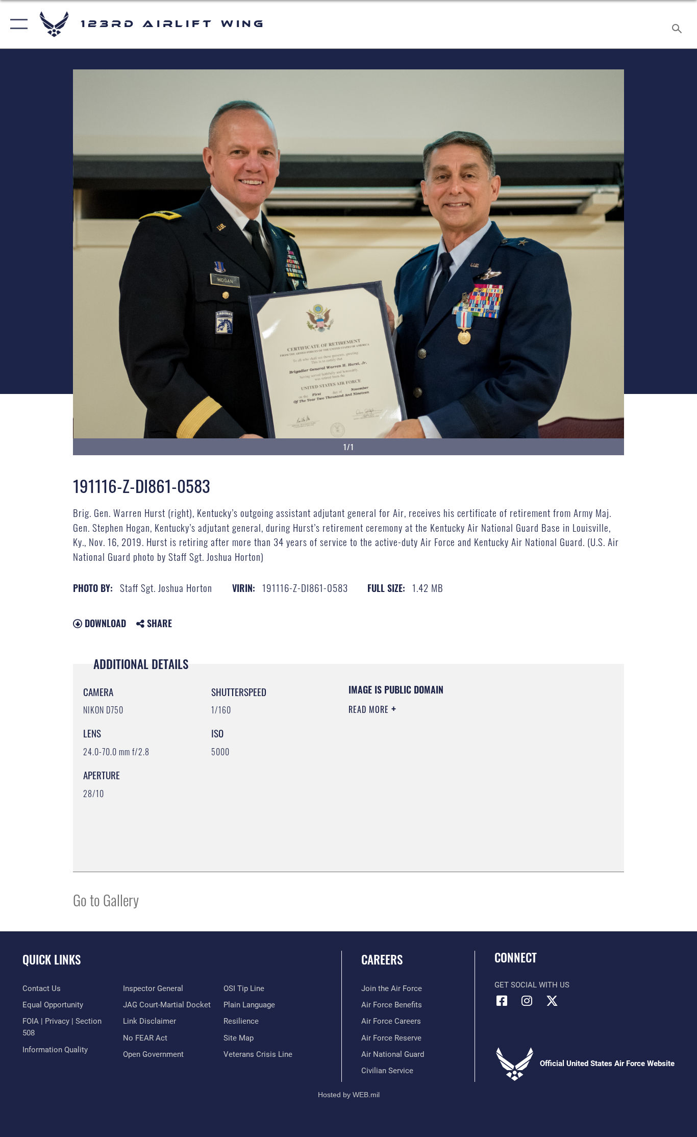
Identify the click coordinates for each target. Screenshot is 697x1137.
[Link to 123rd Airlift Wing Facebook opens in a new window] (502, 1000)
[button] (16, 24)
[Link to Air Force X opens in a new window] (552, 1000)
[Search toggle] (678, 24)
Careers (382, 959)
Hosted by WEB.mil (349, 1095)
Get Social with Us (531, 985)
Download (104, 623)
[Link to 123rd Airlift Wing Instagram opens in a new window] (527, 1000)
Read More (369, 709)
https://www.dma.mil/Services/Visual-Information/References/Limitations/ (468, 788)
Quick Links (51, 959)
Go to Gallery (106, 899)
